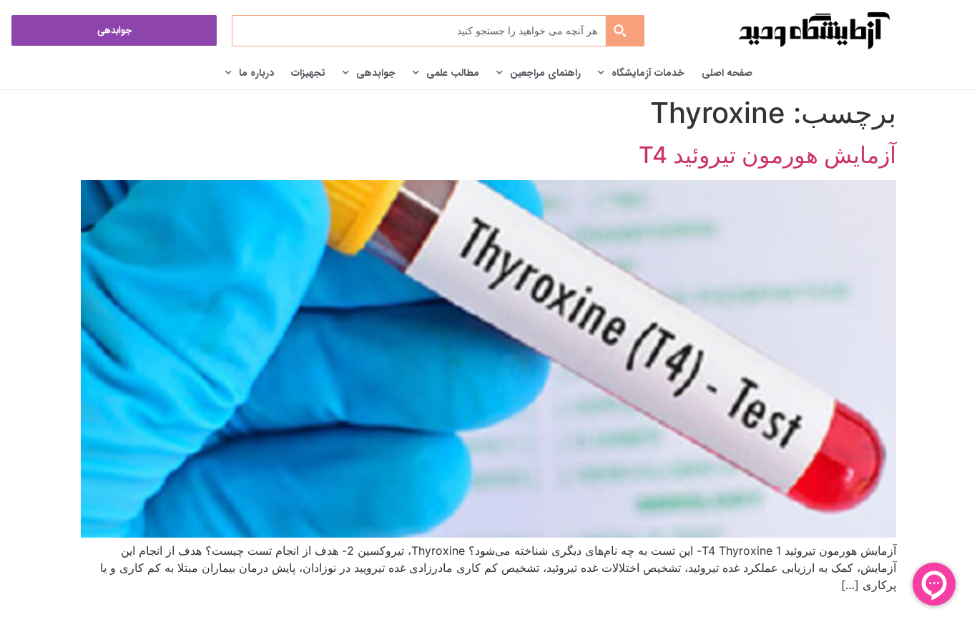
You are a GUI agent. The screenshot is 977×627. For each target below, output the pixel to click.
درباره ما (256, 73)
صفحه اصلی (727, 73)
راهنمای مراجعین (545, 73)
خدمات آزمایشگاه (648, 73)
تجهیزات (308, 73)
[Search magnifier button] (624, 31)
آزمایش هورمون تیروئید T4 (767, 155)
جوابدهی (376, 73)
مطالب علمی (452, 73)
